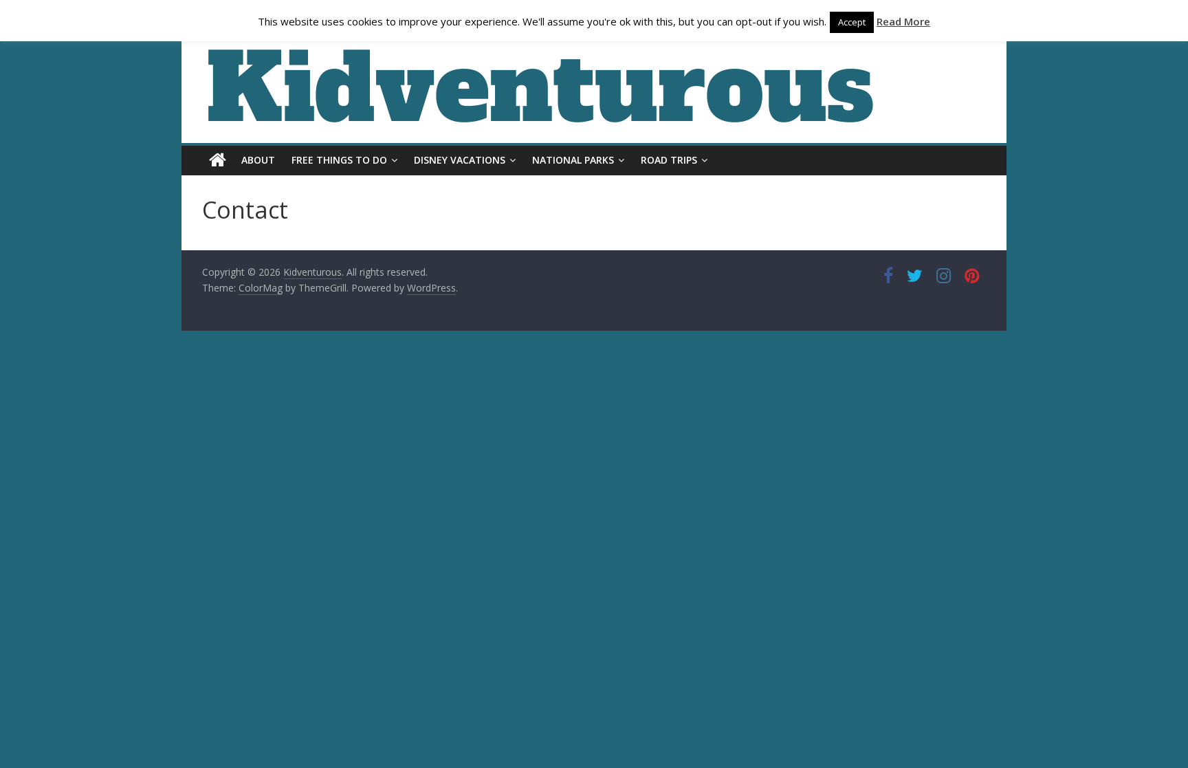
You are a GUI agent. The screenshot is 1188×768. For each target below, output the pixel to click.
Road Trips (669, 159)
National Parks (573, 159)
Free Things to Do (339, 159)
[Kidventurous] (217, 160)
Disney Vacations (459, 159)
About (258, 159)
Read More (903, 21)
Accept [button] (852, 22)
